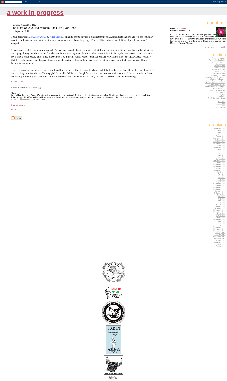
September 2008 (219, 206)
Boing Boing (220, 96)
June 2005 (221, 132)
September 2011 (219, 237)
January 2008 (220, 191)
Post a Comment (18, 105)
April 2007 (221, 174)
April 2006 (221, 151)
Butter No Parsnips (218, 75)
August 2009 (220, 216)
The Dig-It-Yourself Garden (215, 83)
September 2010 (219, 227)
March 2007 (220, 172)
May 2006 (221, 153)
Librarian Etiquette (218, 92)
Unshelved (221, 102)
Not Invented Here (218, 100)
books (20, 82)
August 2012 (220, 246)
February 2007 (219, 170)
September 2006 (219, 161)
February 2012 (219, 242)
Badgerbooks (220, 64)
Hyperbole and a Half (217, 90)
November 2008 (219, 210)
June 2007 (221, 178)
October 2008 (220, 208)
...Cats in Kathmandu (217, 79)
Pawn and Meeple (218, 58)
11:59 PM (34, 87)
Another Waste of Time (216, 85)
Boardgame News (218, 107)
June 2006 (221, 155)
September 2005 (219, 138)
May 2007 (221, 176)
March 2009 (220, 214)
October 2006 (220, 163)
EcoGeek (222, 94)
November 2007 (219, 187)
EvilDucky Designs (218, 73)
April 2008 (221, 197)
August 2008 (220, 204)
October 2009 (220, 218)
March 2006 (220, 149)
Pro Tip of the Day (218, 69)
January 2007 (220, 168)
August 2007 (220, 181)
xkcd (223, 105)
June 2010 (221, 221)
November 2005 (219, 142)
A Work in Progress (35, 12)
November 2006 (219, 164)
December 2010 (219, 231)
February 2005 (219, 128)
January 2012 (220, 240)
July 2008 (221, 202)
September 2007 (219, 183)
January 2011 (220, 233)
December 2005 (219, 144)
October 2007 (220, 185)
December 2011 (219, 238)
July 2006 (221, 157)
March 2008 (220, 195)
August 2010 (220, 225)
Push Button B (220, 71)
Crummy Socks (219, 66)
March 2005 (220, 130)
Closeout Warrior (219, 68)
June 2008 (221, 200)
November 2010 (219, 229)
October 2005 (220, 140)
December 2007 (219, 189)
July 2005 (221, 134)
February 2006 (219, 147)
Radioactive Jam (219, 88)
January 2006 (220, 145)
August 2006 (220, 159)
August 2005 (220, 136)
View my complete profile (215, 47)
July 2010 (221, 223)
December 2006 (219, 166)
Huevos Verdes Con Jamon (215, 77)
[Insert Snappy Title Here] (215, 81)
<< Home (15, 110)
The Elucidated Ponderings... (214, 87)
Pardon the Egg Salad (217, 60)
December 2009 (219, 219)
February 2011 (219, 235)
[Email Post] (39, 87)
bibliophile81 (182, 28)
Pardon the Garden (218, 62)
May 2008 (221, 199)
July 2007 (221, 180)
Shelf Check (220, 104)
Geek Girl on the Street (216, 98)
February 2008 (219, 193)
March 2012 (220, 244)
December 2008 (219, 212)
